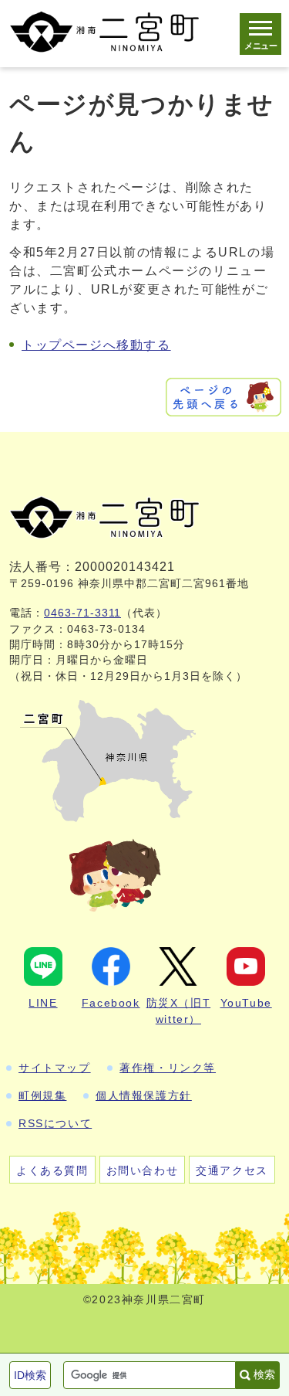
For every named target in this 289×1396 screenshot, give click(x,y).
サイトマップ (54, 1067)
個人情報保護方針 (144, 1095)
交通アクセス (232, 1170)
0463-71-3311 (82, 613)
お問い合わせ (142, 1170)
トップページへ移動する (96, 345)
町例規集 (42, 1095)
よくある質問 (52, 1170)
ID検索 (30, 1375)
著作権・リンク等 (167, 1067)
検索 (264, 1374)
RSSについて (55, 1123)
